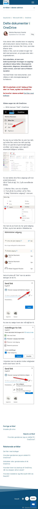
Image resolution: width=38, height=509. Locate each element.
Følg (32, 34)
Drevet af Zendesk (31, 507)
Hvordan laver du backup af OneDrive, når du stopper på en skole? (17, 469)
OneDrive (28, 18)
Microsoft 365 (18, 18)
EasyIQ (17, 499)
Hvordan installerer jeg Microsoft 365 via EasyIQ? (18, 475)
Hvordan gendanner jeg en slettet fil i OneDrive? (16, 456)
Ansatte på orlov (9, 429)
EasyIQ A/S (7, 18)
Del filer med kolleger (11, 451)
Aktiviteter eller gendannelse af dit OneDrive (15, 462)
